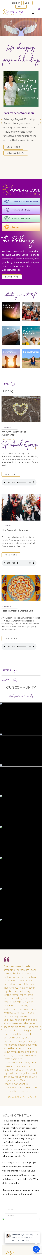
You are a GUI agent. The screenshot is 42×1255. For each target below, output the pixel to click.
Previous (1, 121)
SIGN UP (16, 3)
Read (5, 383)
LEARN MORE (13, 147)
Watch (7, 680)
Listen (6, 670)
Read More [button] (11, 474)
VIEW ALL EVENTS (16, 153)
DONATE (21, 7)
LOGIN (28, 3)
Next (40, 121)
